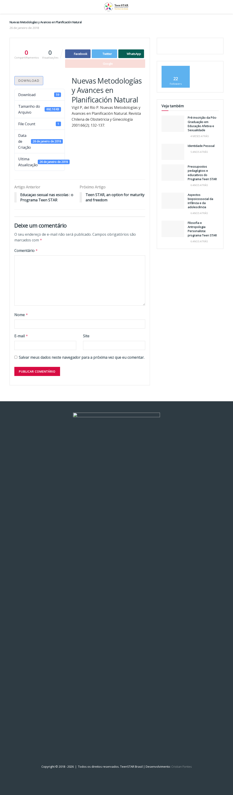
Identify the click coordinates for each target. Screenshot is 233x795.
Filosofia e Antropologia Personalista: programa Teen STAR (202, 229)
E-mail (21, 335)
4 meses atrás (199, 136)
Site (86, 335)
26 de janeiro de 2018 (24, 28)
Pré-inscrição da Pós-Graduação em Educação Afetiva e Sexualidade (202, 123)
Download (28, 80)
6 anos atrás (199, 185)
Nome (21, 314)
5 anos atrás (199, 151)
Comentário (26, 250)
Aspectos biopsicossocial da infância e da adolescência (200, 201)
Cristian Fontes (181, 766)
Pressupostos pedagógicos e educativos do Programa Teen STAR (202, 172)
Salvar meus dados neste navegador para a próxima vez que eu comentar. (81, 357)
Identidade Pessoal (201, 146)
